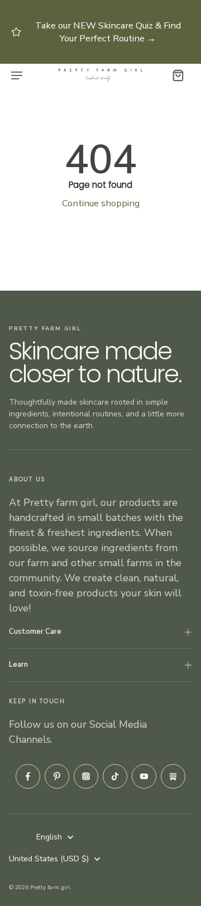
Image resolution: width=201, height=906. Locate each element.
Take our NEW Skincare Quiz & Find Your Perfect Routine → (108, 32)
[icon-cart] (177, 75)
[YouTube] (144, 776)
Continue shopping (101, 203)
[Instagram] (86, 776)
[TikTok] (115, 776)
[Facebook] (28, 776)
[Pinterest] (57, 776)
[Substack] (173, 776)
